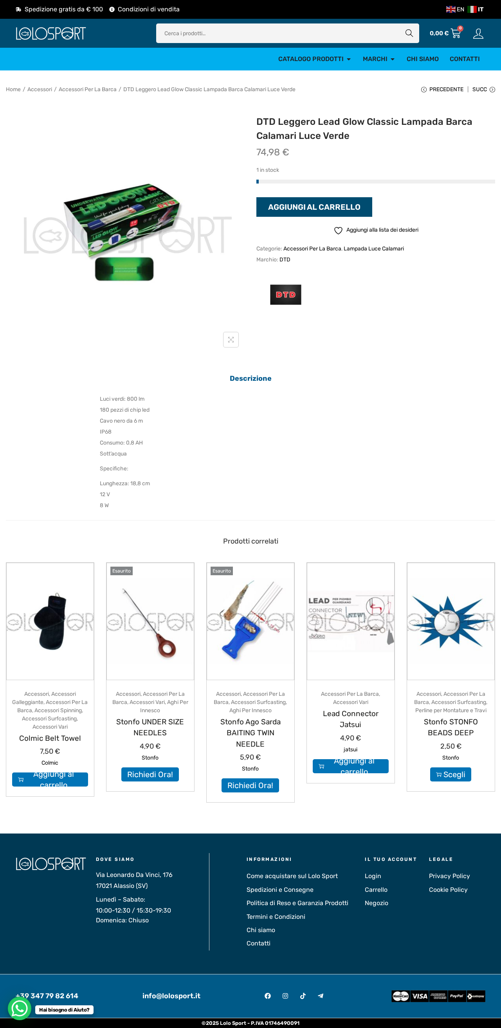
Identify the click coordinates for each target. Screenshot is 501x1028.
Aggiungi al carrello (314, 207)
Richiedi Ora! (150, 774)
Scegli (454, 774)
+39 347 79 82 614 (47, 996)
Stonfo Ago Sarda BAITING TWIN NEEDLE (250, 733)
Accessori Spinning (58, 710)
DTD (284, 259)
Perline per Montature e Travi (451, 710)
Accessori (39, 89)
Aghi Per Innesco (250, 710)
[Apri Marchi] (392, 59)
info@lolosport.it (171, 996)
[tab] (251, 378)
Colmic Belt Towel (50, 738)
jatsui (350, 749)
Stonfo (150, 757)
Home (13, 89)
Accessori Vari (50, 727)
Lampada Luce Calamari (374, 248)
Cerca (409, 33)
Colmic (49, 763)
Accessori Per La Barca (88, 89)
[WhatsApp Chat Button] (19, 1008)
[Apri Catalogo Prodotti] (349, 59)
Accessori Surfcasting (49, 718)
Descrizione (251, 378)
